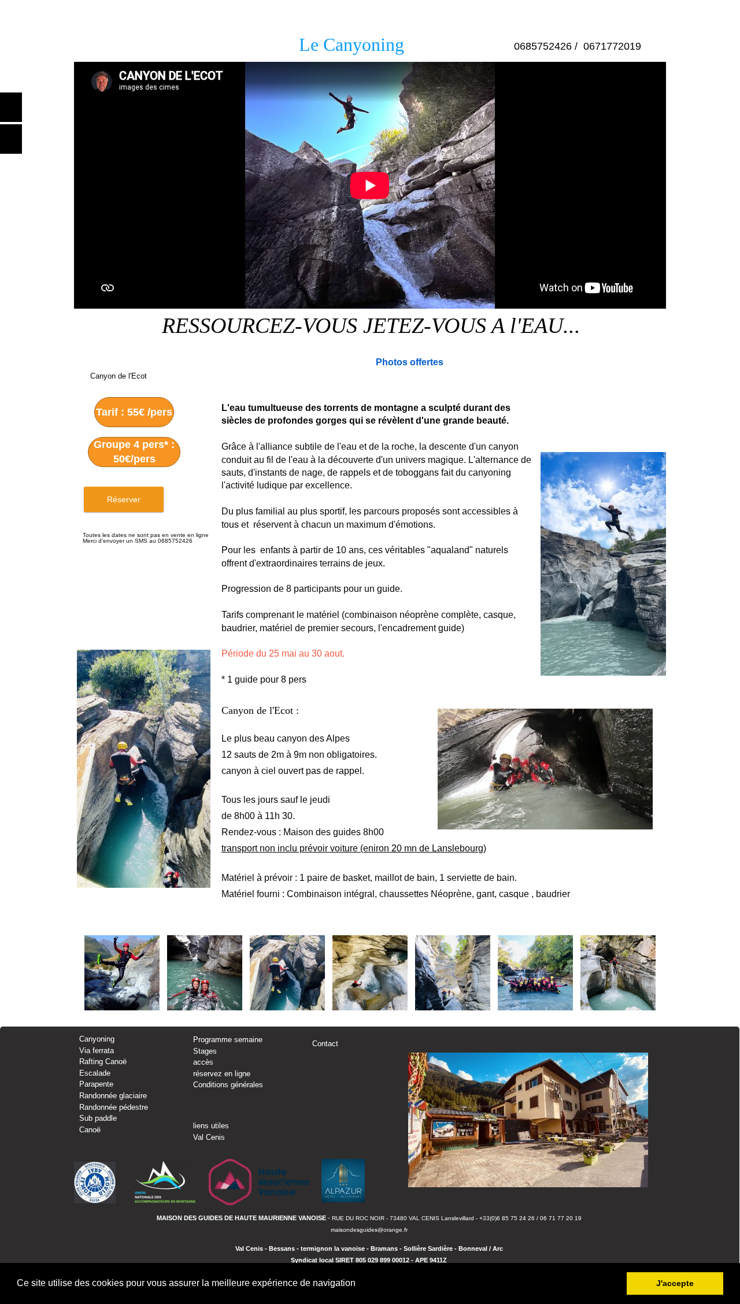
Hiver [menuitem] (142, 12)
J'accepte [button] (675, 1283)
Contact (325, 1043)
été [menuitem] (109, 12)
